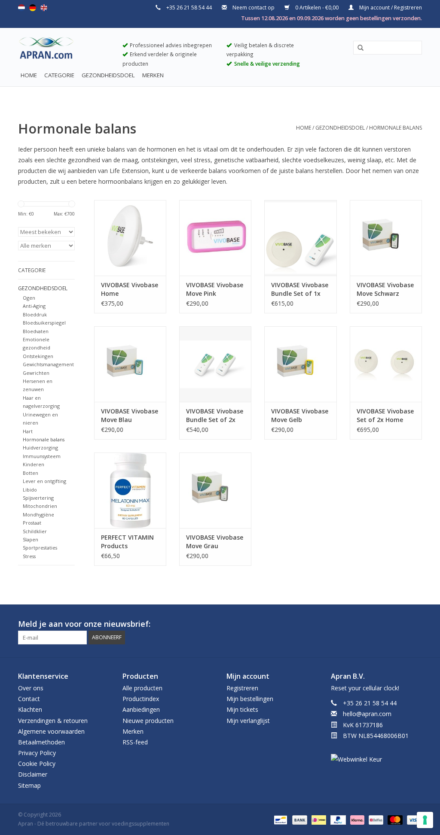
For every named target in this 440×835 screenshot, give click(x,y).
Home (29, 75)
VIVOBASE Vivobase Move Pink (214, 289)
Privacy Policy (37, 753)
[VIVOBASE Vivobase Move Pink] (215, 238)
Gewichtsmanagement (48, 364)
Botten (30, 473)
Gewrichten (36, 373)
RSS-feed (135, 742)
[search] (387, 47)
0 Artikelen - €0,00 (317, 7)
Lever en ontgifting (44, 481)
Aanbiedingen (141, 709)
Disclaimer (32, 774)
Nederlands (21, 7)
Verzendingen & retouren (53, 721)
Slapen (30, 539)
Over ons (30, 688)
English (43, 7)
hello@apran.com (367, 714)
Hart (28, 431)
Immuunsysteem (42, 456)
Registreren (242, 688)
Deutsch (32, 7)
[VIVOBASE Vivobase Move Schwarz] (386, 238)
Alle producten (142, 688)
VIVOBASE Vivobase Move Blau (129, 415)
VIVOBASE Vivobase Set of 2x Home (385, 415)
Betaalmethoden (41, 742)
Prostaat (32, 522)
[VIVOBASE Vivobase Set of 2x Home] (386, 364)
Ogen (29, 298)
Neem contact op (253, 7)
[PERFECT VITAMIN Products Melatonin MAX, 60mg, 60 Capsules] (130, 490)
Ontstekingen (38, 356)
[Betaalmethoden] (279, 819)
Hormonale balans (395, 127)
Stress (29, 556)
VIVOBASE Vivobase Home (129, 289)
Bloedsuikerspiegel (44, 322)
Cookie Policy (36, 763)
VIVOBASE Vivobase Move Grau (214, 541)
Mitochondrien (40, 506)
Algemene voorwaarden (51, 731)
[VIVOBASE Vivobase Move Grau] (215, 490)
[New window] (399, 624)
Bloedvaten (36, 331)
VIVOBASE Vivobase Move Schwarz (385, 289)
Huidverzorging (40, 447)
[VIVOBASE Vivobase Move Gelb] (300, 364)
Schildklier (35, 531)
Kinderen (33, 464)
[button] (357, 48)
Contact (29, 699)
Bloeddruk (35, 314)
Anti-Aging (34, 306)
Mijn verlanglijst (248, 721)
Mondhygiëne (38, 514)
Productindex (140, 699)
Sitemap (29, 785)
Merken (153, 75)
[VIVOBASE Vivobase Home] (130, 238)
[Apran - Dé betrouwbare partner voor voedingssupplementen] (64, 49)
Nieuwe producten (148, 721)
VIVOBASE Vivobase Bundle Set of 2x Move (214, 415)
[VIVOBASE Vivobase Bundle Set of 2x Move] (215, 364)
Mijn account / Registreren (390, 7)
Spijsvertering (38, 498)
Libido (30, 489)
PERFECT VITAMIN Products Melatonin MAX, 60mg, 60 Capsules (128, 541)
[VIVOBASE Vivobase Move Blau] (130, 364)
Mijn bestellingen (249, 699)
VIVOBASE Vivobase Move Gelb (299, 415)
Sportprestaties (40, 547)
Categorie (59, 75)
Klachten (30, 709)
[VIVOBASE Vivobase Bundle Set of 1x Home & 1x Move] (300, 238)
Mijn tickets (242, 709)
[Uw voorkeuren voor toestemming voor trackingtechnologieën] (425, 820)
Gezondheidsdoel (108, 75)
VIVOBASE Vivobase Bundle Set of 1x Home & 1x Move (299, 289)
